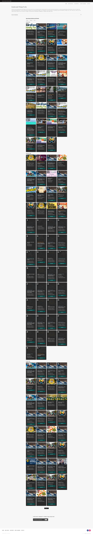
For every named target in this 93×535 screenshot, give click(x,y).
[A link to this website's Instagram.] (90, 530)
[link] (41, 37)
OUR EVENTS (76, 3)
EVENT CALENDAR (83, 3)
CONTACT (88, 3)
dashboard (8, 533)
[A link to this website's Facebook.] (88, 530)
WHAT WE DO (70, 3)
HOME (66, 3)
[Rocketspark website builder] (86, 533)
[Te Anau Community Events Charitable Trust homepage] (11, 4)
